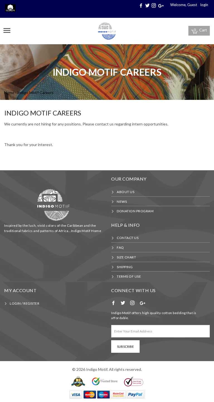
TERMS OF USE (129, 276)
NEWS (122, 201)
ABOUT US (125, 192)
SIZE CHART (126, 257)
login (204, 5)
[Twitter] (148, 5)
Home (9, 92)
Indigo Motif (96, 369)
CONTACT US (127, 238)
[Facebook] (141, 5)
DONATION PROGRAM (135, 211)
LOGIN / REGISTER (24, 303)
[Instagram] (154, 5)
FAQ (120, 247)
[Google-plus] (161, 5)
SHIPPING (125, 267)
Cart (200, 30)
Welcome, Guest (183, 5)
